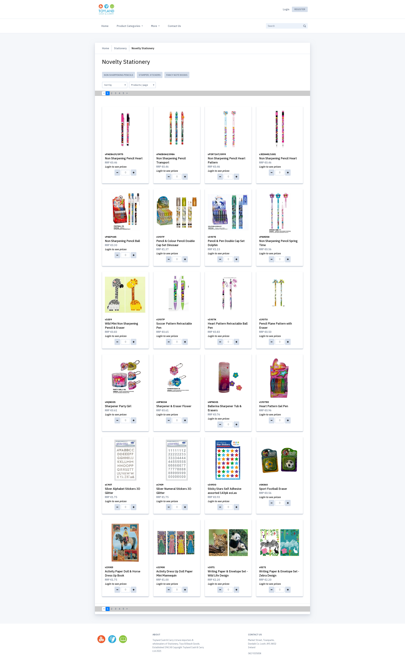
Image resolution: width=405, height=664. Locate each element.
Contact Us (174, 26)
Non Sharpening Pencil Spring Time (278, 241)
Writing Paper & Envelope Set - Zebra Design (279, 571)
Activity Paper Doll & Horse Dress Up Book (122, 571)
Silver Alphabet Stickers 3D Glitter (122, 489)
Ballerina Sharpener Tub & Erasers (225, 406)
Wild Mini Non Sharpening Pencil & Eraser (121, 323)
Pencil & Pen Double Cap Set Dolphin (226, 241)
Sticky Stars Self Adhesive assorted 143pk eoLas (224, 489)
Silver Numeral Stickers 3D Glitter (173, 489)
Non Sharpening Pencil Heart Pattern (226, 158)
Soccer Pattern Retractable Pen (174, 323)
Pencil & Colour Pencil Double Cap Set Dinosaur (175, 241)
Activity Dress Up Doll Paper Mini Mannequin (174, 571)
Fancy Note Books (176, 75)
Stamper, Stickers (150, 75)
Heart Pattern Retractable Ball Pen (228, 323)
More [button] (154, 26)
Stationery (120, 48)
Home (105, 26)
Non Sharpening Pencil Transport (171, 158)
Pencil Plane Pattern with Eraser (275, 323)
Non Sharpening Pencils (118, 75)
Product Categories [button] (129, 26)
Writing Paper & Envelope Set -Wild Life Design (228, 571)
